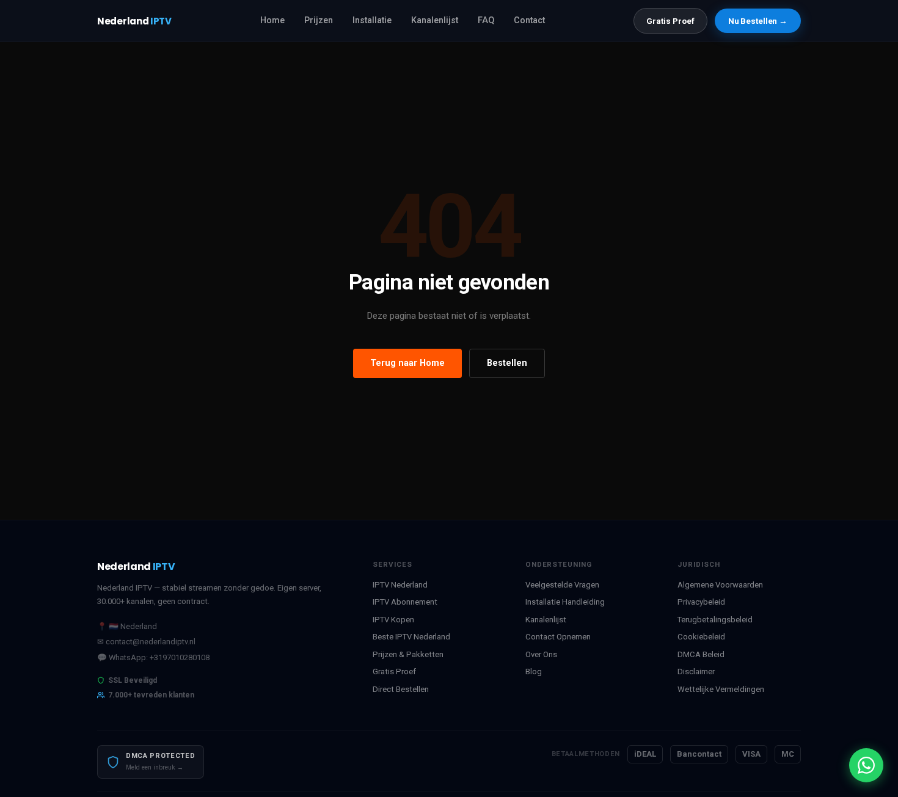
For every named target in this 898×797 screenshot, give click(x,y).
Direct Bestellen (401, 689)
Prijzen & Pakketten (408, 654)
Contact (529, 20)
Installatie (372, 20)
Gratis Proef (670, 21)
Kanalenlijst (434, 20)
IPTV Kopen (393, 619)
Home (272, 20)
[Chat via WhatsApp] (866, 765)
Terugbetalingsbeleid (715, 619)
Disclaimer (696, 671)
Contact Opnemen (558, 636)
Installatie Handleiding (565, 601)
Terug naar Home (407, 363)
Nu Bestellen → (757, 21)
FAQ (486, 20)
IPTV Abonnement (405, 601)
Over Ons (541, 654)
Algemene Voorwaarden (720, 584)
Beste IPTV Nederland (411, 636)
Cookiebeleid (701, 636)
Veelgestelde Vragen (562, 584)
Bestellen (507, 363)
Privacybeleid (701, 601)
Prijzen (318, 20)
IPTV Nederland (400, 584)
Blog (533, 671)
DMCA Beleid (701, 654)
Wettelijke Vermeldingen (720, 689)
